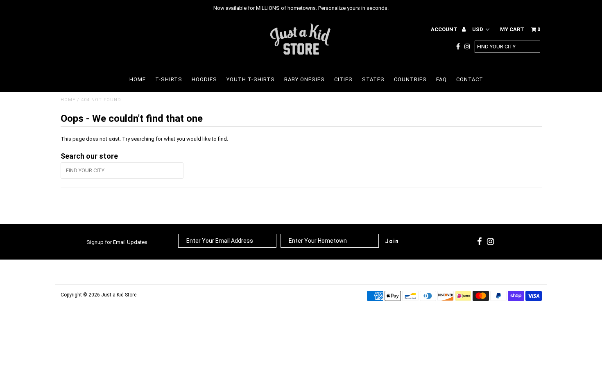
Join (392, 241)
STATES (373, 79)
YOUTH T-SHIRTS (250, 79)
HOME (137, 79)
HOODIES (204, 79)
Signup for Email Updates (116, 242)
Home (68, 100)
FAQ (441, 79)
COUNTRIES (410, 79)
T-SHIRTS (168, 79)
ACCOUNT (445, 29)
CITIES (343, 79)
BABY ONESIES (304, 79)
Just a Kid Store (118, 295)
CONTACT (469, 79)
